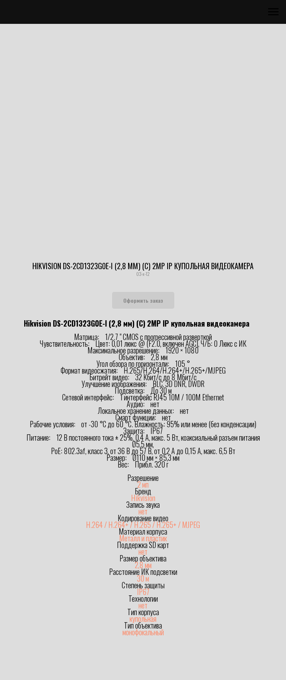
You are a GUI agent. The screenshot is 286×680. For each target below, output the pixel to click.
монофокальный (143, 632)
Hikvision (143, 497)
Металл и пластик (143, 538)
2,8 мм (143, 564)
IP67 (143, 591)
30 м (143, 578)
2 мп (143, 484)
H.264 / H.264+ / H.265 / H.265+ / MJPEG (143, 524)
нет (143, 511)
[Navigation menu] (273, 12)
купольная (143, 618)
